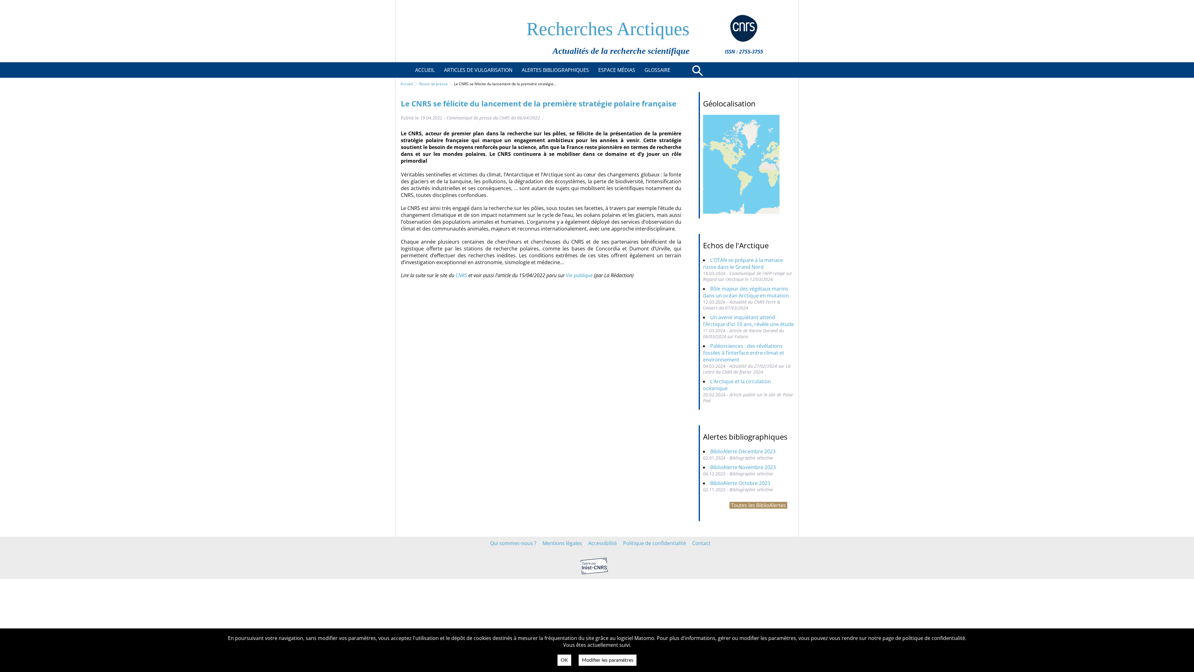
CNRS (461, 275)
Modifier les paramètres (607, 660)
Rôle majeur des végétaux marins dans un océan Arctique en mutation (746, 292)
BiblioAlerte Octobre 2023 (740, 483)
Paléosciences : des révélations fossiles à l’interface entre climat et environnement (743, 353)
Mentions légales (562, 543)
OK (564, 660)
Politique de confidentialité (654, 543)
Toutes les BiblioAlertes (758, 505)
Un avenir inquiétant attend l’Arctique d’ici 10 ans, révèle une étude (748, 321)
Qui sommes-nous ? (513, 543)
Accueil (406, 83)
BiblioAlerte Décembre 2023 (742, 451)
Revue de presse (433, 83)
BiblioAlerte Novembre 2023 (743, 467)
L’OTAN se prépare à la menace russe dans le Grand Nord (743, 263)
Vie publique (579, 275)
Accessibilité (602, 543)
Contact (701, 543)
